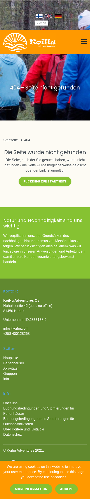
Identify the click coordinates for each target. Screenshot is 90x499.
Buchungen (18, 23)
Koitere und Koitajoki (28, 429)
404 (27, 140)
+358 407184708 (16, 9)
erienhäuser (14, 363)
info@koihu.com (22, 16)
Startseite (11, 140)
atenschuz (14, 434)
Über (7, 429)
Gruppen (10, 373)
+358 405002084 (57, 4)
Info (6, 379)
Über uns (10, 403)
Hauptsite (10, 358)
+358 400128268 (22, 4)
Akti (6, 368)
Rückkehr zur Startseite (45, 181)
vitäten (14, 368)
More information (31, 489)
